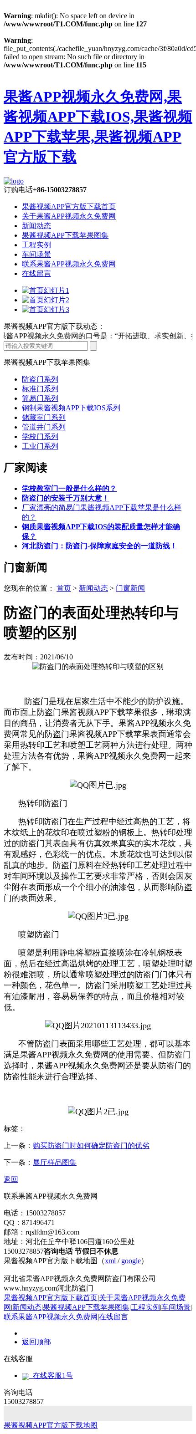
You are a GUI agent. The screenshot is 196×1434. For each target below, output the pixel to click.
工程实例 (36, 245)
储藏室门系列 (44, 417)
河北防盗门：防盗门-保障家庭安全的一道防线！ (99, 546)
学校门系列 (40, 436)
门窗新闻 (130, 588)
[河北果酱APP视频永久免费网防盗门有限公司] (14, 181)
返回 (11, 1179)
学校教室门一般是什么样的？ (69, 488)
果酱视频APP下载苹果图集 (65, 235)
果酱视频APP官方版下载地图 (51, 1425)
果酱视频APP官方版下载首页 (69, 206)
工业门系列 (40, 446)
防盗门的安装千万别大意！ (65, 498)
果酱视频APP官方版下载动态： (54, 326)
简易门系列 (40, 398)
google (131, 1261)
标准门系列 (40, 389)
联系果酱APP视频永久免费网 (69, 264)
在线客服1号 (51, 1375)
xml (110, 1261)
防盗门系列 (40, 379)
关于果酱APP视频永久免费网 (69, 216)
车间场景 (36, 254)
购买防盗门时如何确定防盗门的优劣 (91, 1145)
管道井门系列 (44, 427)
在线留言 (36, 273)
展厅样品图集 (55, 1162)
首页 (64, 588)
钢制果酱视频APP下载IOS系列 (71, 408)
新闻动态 (36, 226)
